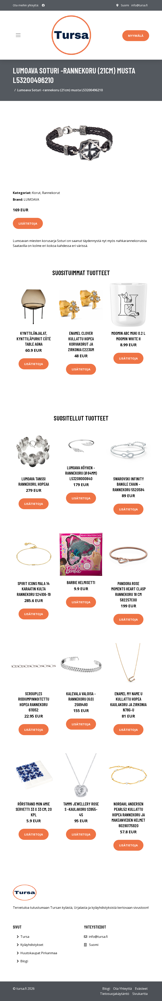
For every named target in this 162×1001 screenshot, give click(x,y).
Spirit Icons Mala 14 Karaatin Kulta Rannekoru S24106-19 (34, 589)
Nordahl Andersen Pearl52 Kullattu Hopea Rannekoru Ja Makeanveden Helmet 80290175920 (128, 814)
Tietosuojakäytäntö (114, 994)
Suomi (125, 5)
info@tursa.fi (139, 5)
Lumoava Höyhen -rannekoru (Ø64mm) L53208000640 (81, 473)
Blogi (24, 961)
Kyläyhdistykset (31, 945)
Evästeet (141, 988)
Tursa (24, 936)
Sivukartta (140, 994)
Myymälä (135, 36)
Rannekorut (51, 193)
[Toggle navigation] (18, 35)
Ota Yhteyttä (122, 988)
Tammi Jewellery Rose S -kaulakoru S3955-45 (81, 809)
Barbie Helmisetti (81, 582)
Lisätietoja (28, 223)
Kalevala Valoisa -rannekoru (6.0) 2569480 (81, 699)
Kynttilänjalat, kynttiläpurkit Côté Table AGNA (34, 338)
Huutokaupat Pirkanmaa (38, 953)
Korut (36, 193)
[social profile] (43, 5)
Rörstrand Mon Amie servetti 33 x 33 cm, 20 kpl (34, 809)
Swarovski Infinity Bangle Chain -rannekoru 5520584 (128, 484)
